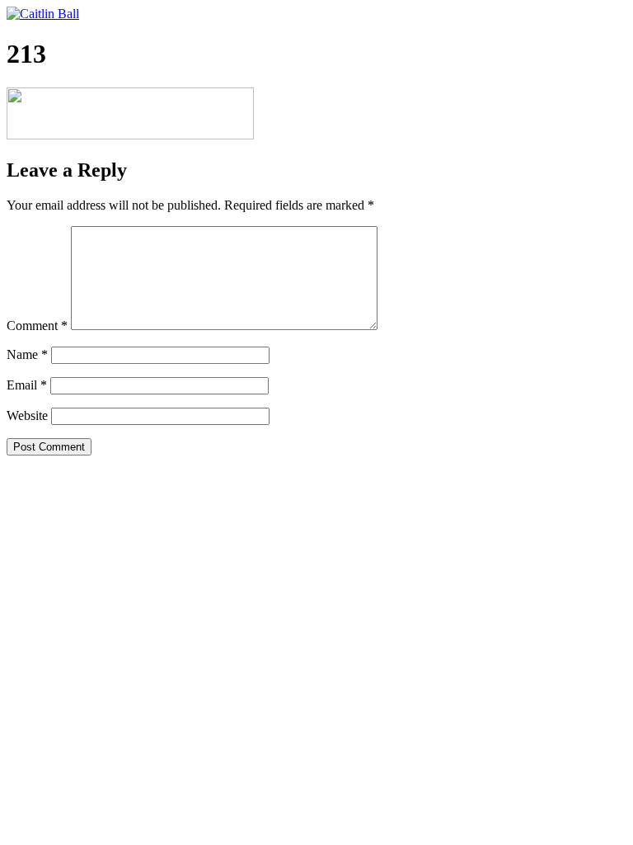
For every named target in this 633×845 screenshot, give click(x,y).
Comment (37, 326)
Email (27, 385)
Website (27, 415)
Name (27, 354)
